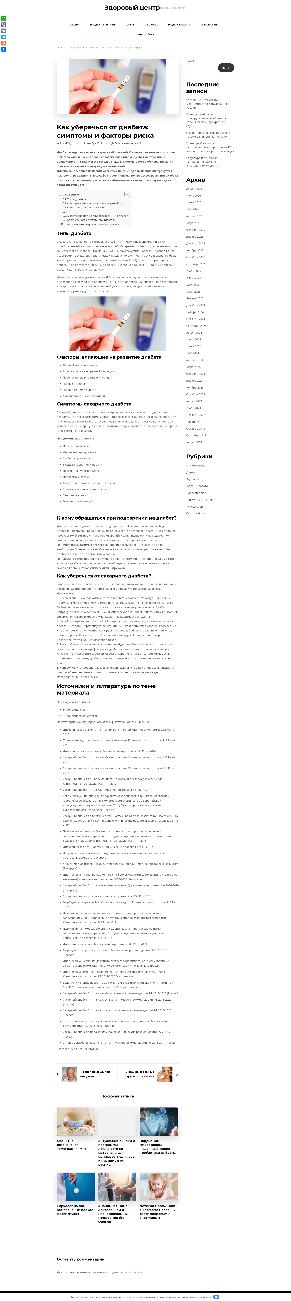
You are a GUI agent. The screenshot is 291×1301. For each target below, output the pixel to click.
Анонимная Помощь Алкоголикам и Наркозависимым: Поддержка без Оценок (115, 1214)
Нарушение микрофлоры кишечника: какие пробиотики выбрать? (158, 1147)
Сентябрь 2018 (196, 435)
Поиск (190, 61)
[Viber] (4, 25)
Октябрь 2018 (195, 428)
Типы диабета (76, 199)
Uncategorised (196, 465)
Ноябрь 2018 (194, 422)
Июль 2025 (193, 271)
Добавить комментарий (126, 143)
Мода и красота (179, 24)
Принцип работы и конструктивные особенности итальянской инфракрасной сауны (207, 120)
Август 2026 (194, 188)
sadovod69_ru (65, 143)
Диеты (130, 24)
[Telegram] (4, 37)
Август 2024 (194, 332)
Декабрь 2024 (195, 305)
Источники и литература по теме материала (90, 224)
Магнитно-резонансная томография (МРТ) (72, 1145)
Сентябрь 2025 (196, 264)
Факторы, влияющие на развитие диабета (94, 203)
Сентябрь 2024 (196, 326)
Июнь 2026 (193, 202)
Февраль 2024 (195, 373)
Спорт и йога (145, 34)
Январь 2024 (194, 380)
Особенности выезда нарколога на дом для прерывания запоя (208, 134)
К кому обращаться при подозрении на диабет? (98, 215)
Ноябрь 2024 (194, 312)
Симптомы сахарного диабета (87, 207)
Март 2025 (193, 291)
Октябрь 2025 (195, 257)
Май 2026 (192, 209)
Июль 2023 (193, 408)
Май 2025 (192, 284)
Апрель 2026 (194, 216)
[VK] (4, 31)
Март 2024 (193, 367)
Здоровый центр (132, 7)
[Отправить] (4, 49)
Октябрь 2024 (195, 319)
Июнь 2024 (193, 346)
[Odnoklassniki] (4, 43)
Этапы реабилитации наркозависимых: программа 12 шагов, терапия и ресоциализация (210, 147)
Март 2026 (193, 223)
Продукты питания (103, 24)
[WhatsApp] (4, 19)
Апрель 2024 (194, 360)
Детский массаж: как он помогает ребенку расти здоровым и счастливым (157, 1212)
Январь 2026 (194, 236)
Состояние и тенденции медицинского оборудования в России (207, 103)
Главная (74, 24)
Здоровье (151, 24)
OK (216, 1297)
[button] (125, 194)
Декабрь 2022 (195, 415)
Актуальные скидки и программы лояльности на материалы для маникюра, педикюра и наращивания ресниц (116, 1152)
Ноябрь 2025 (194, 250)
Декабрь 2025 (195, 243)
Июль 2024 (193, 339)
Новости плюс (196, 493)
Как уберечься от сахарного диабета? (91, 220)
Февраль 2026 (195, 230)
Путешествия (209, 24)
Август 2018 (194, 442)
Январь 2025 (194, 298)
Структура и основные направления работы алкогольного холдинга (202, 161)
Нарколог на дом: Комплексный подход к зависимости (75, 1210)
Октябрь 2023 (195, 394)
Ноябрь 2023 (194, 387)
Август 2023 (194, 401)
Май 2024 (192, 353)
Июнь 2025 (193, 277)
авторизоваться (131, 1272)
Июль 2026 (193, 195)
